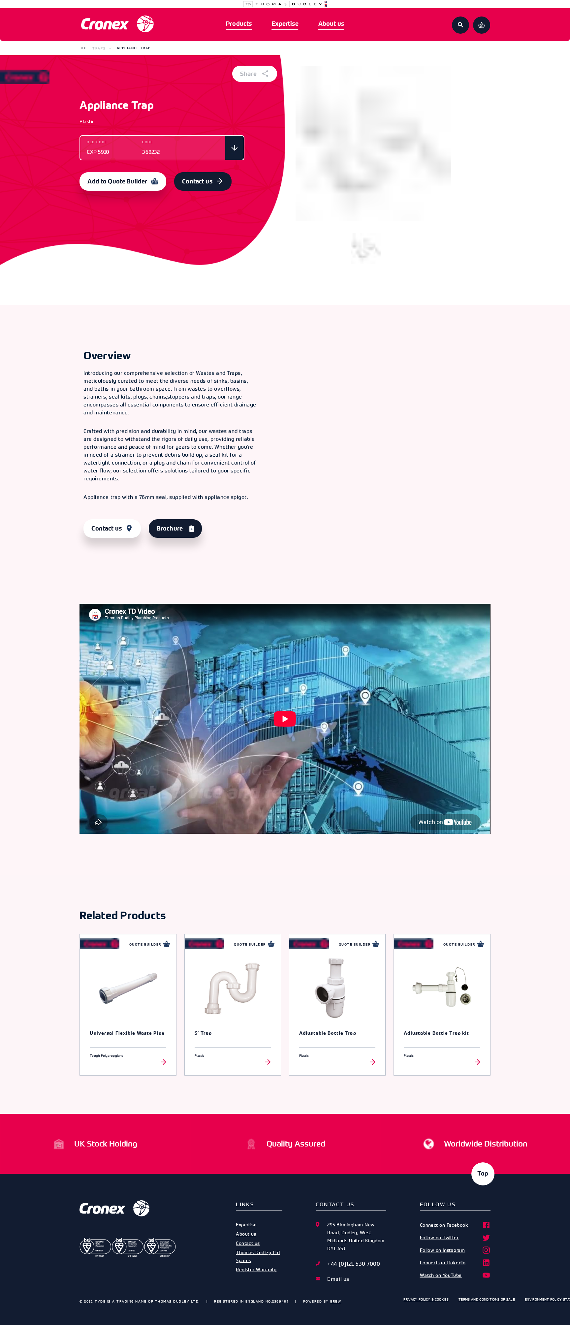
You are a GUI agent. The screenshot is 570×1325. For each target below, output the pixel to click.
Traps (99, 48)
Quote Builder (145, 944)
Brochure (170, 528)
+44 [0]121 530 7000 (353, 1263)
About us (331, 23)
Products (239, 23)
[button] (83, 48)
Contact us (197, 181)
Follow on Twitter (439, 1237)
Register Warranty (256, 1269)
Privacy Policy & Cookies (426, 1299)
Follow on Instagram (442, 1250)
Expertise (284, 23)
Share (249, 74)
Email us (338, 1279)
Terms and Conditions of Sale (487, 1299)
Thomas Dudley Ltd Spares (258, 1256)
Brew (335, 1301)
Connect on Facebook (444, 1225)
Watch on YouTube (441, 1275)
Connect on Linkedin (443, 1262)
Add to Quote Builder (117, 181)
